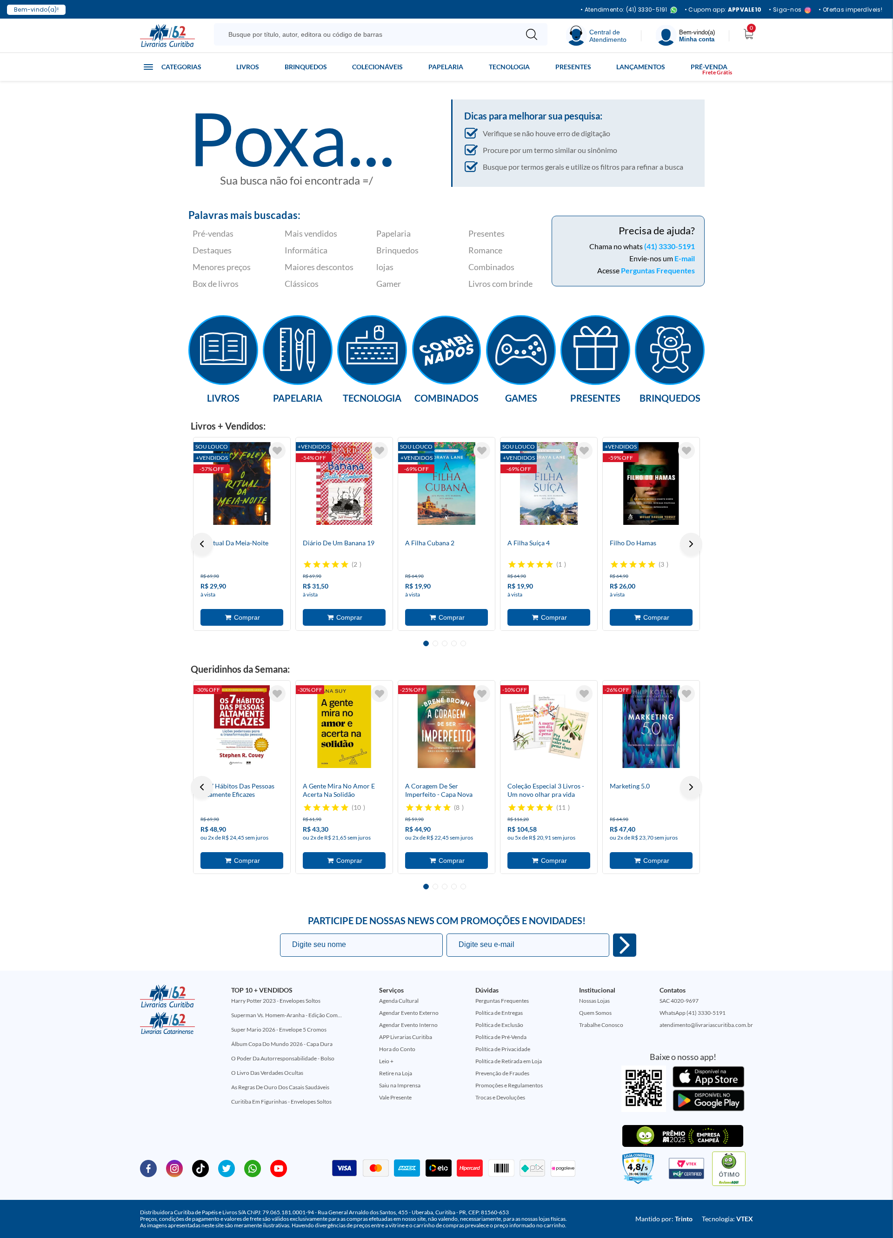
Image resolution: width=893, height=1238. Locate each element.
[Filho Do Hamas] (651, 483)
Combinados (491, 267)
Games (521, 397)
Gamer (388, 283)
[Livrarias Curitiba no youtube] (278, 1168)
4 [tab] (454, 643)
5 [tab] (463, 643)
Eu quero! (624, 945)
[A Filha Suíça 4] (548, 483)
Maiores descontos (319, 267)
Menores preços (222, 267)
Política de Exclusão (499, 1024)
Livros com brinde (500, 283)
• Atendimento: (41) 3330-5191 (623, 10)
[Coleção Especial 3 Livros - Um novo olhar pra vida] (548, 726)
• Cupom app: (723, 10)
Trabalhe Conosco (601, 1024)
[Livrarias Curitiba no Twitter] (226, 1168)
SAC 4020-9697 (679, 1000)
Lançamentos (640, 67)
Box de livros (216, 283)
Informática (306, 250)
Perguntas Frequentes (658, 270)
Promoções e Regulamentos (509, 1085)
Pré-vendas (213, 233)
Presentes (573, 67)
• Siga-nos (785, 10)
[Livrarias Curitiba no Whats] (252, 1168)
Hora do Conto (397, 1049)
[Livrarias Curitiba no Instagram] (174, 1168)
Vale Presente (395, 1097)
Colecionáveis (377, 67)
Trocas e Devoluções (500, 1097)
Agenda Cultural (399, 1000)
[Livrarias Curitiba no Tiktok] (200, 1168)
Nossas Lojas (594, 1000)
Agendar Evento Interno (408, 1024)
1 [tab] (426, 643)
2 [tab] (435, 643)
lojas (384, 267)
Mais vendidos (311, 233)
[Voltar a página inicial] (167, 35)
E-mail (684, 258)
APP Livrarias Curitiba (405, 1036)
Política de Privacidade (502, 1049)
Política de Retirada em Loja (508, 1061)
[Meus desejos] (277, 450)
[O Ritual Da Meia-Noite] (241, 483)
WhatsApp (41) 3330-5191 (693, 1012)
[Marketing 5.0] (651, 726)
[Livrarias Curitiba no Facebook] (148, 1168)
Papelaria (445, 67)
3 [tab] (444, 643)
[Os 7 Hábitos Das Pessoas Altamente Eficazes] (241, 726)
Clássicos (302, 283)
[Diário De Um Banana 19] (344, 483)
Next (691, 544)
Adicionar (241, 617)
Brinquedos (306, 67)
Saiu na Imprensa (399, 1085)
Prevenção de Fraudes (502, 1073)
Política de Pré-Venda (500, 1036)
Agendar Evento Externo (409, 1012)
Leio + (386, 1061)
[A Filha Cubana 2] (446, 483)
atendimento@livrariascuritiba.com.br (706, 1024)
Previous (202, 544)
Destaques (212, 250)
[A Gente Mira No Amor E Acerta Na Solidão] (344, 726)
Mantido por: (664, 1219)
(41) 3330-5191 (669, 246)
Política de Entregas (499, 1012)
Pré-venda (709, 67)
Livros (247, 67)
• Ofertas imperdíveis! (850, 10)
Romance (485, 250)
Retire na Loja (395, 1073)
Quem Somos (595, 1012)
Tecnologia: (727, 1219)
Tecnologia (509, 67)
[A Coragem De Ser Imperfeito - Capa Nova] (446, 726)
